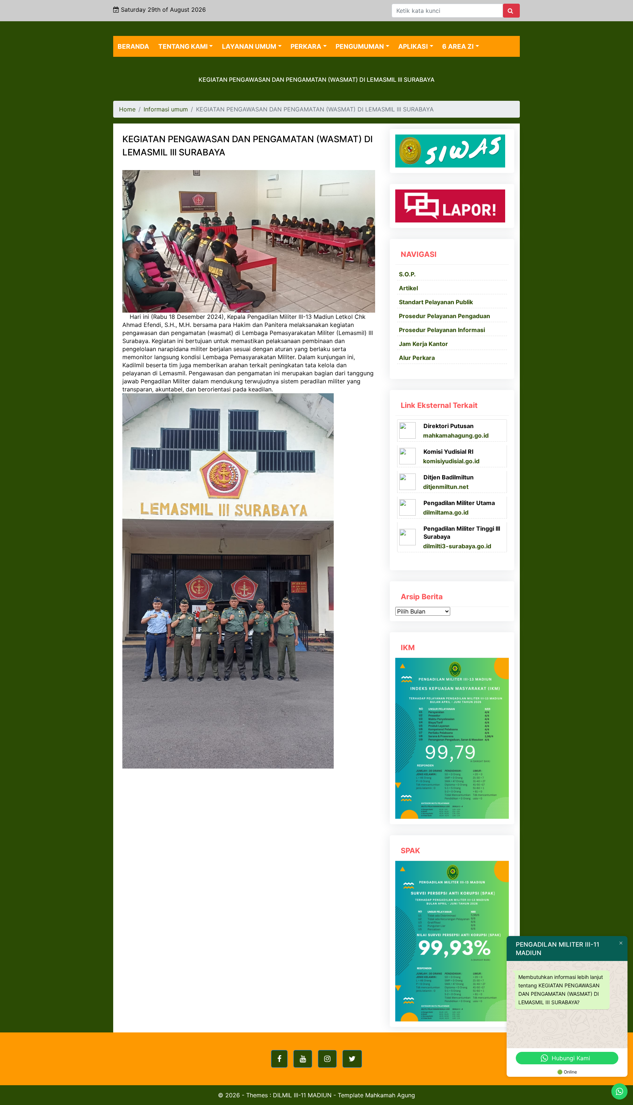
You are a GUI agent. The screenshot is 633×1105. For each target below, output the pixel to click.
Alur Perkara (417, 357)
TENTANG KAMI (183, 46)
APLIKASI (413, 46)
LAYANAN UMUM (249, 46)
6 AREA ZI (458, 46)
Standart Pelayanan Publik (436, 302)
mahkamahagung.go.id (456, 435)
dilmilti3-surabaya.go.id (457, 546)
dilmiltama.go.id (446, 512)
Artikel (408, 288)
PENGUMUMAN (360, 46)
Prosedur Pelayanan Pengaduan (444, 316)
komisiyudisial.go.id (451, 461)
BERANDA (133, 46)
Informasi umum (166, 109)
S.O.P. (407, 274)
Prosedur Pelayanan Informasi (442, 330)
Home (127, 109)
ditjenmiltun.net (446, 486)
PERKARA (305, 46)
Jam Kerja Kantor (423, 343)
